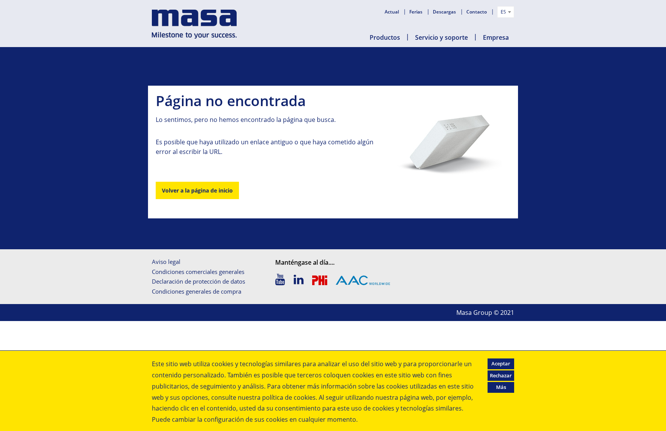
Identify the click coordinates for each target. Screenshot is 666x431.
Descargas (445, 11)
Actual (392, 11)
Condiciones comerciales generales (198, 272)
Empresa (496, 37)
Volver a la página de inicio (197, 190)
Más (501, 387)
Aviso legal (166, 261)
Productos (385, 37)
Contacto (477, 11)
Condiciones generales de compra (196, 291)
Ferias (416, 11)
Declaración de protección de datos (198, 281)
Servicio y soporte (441, 37)
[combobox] (506, 12)
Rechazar (501, 375)
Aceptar (500, 363)
